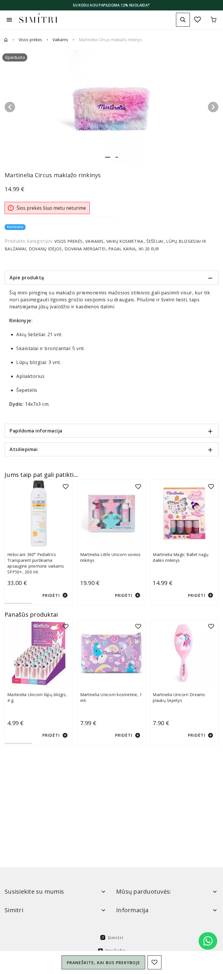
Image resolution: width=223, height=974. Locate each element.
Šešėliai (155, 241)
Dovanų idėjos (45, 248)
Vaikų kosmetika (125, 241)
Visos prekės (30, 39)
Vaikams (60, 39)
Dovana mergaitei (85, 248)
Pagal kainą (122, 248)
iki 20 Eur (148, 248)
